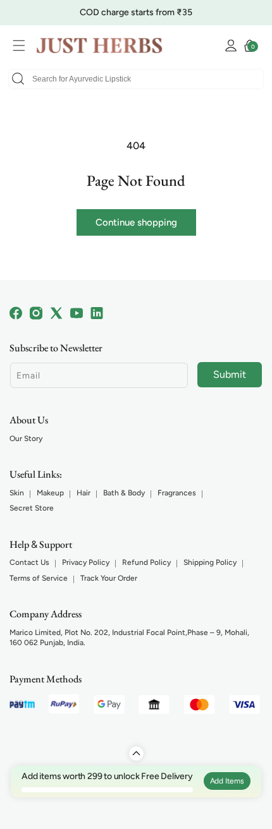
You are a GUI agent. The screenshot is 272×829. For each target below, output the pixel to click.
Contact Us (29, 562)
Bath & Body (124, 492)
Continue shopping (136, 222)
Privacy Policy (85, 562)
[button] (22, 45)
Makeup (50, 492)
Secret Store (31, 508)
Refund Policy (146, 562)
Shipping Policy (210, 562)
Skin (16, 492)
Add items (227, 781)
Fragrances (177, 492)
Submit (229, 374)
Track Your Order (108, 578)
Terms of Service (38, 578)
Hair (83, 492)
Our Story (25, 438)
